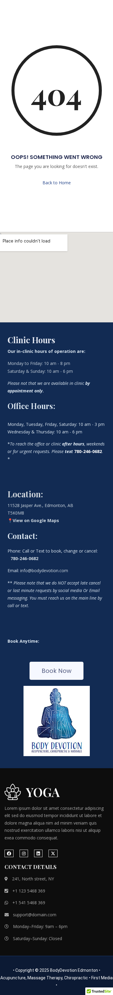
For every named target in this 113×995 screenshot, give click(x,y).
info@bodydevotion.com (44, 570)
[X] (53, 853)
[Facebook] (9, 853)
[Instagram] (24, 853)
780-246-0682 (24, 558)
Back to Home (56, 182)
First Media (102, 977)
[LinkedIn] (38, 853)
